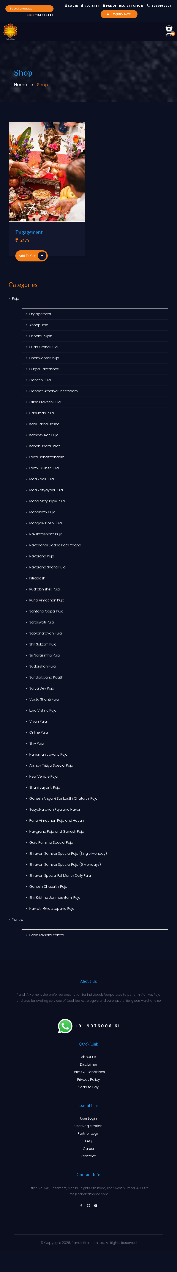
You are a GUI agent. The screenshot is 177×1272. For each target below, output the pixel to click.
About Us (88, 1056)
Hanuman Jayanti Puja (48, 754)
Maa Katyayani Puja (46, 490)
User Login (88, 1118)
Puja (15, 298)
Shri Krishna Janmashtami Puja (55, 897)
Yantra (17, 919)
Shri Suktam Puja (43, 644)
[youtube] (95, 1205)
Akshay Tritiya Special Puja (51, 765)
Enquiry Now (120, 14)
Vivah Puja (38, 721)
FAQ (88, 1141)
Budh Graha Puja (43, 347)
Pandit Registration (124, 6)
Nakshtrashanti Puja (45, 534)
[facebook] (81, 1205)
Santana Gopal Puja (46, 611)
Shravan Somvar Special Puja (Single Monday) (68, 853)
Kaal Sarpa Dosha (44, 424)
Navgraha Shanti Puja (47, 567)
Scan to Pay (88, 1087)
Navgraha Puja (41, 556)
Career (88, 1148)
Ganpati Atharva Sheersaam (53, 391)
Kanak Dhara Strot (44, 446)
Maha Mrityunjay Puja (47, 501)
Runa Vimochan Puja (46, 600)
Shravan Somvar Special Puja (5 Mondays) (65, 864)
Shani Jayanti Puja (44, 787)
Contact (88, 1156)
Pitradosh (37, 578)
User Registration (88, 1125)
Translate (44, 15)
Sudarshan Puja (42, 666)
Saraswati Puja (41, 622)
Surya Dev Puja (41, 688)
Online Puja (38, 732)
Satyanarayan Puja (45, 633)
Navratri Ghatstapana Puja (51, 908)
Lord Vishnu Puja (43, 710)
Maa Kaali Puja (41, 479)
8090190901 (161, 6)
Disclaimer (88, 1064)
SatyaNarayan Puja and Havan (55, 809)
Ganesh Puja (40, 380)
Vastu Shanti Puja (44, 699)
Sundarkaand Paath (46, 677)
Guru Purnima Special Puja (51, 842)
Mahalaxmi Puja (42, 512)
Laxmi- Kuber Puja (44, 468)
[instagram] (88, 1205)
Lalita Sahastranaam (46, 457)
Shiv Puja (36, 743)
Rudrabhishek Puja (44, 589)
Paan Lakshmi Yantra (46, 935)
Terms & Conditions (88, 1071)
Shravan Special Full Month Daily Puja (60, 875)
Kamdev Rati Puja (43, 435)
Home (20, 85)
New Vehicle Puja (43, 776)
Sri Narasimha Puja (44, 655)
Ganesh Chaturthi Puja (48, 886)
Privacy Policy (88, 1079)
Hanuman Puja (41, 413)
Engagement (29, 233)
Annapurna (38, 325)
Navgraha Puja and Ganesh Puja (56, 831)
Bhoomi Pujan (40, 336)
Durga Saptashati (44, 369)
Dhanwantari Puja (44, 358)
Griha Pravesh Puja (45, 402)
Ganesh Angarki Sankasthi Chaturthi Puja (63, 798)
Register (92, 6)
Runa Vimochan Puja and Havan (56, 820)
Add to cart (28, 256)
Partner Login (89, 1133)
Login (72, 6)
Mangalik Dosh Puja (45, 523)
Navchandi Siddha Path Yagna (55, 545)
